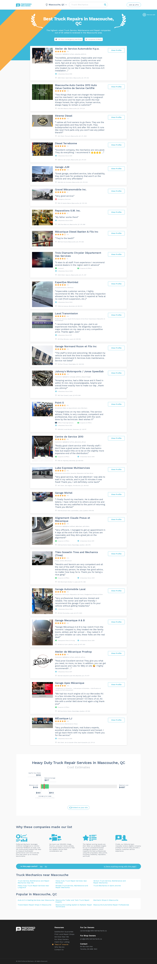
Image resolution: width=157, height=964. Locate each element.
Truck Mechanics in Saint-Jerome (107, 886)
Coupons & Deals (95, 39)
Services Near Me (61, 937)
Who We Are (59, 947)
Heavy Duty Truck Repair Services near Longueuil (33, 887)
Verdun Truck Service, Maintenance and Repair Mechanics (109, 882)
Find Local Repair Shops (64, 934)
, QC (53, 894)
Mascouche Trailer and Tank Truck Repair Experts (72, 901)
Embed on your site (80, 808)
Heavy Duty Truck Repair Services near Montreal (71, 882)
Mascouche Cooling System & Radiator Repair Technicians (74, 906)
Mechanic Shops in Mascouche (105, 900)
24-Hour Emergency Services (70, 39)
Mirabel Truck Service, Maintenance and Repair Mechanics (72, 887)
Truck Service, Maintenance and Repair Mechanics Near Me (33, 882)
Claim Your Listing (61, 942)
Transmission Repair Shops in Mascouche (34, 905)
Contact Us (59, 950)
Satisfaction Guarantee (63, 932)
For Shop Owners (61, 939)
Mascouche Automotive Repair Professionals (111, 905)
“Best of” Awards (61, 944)
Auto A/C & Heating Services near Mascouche (36, 900)
